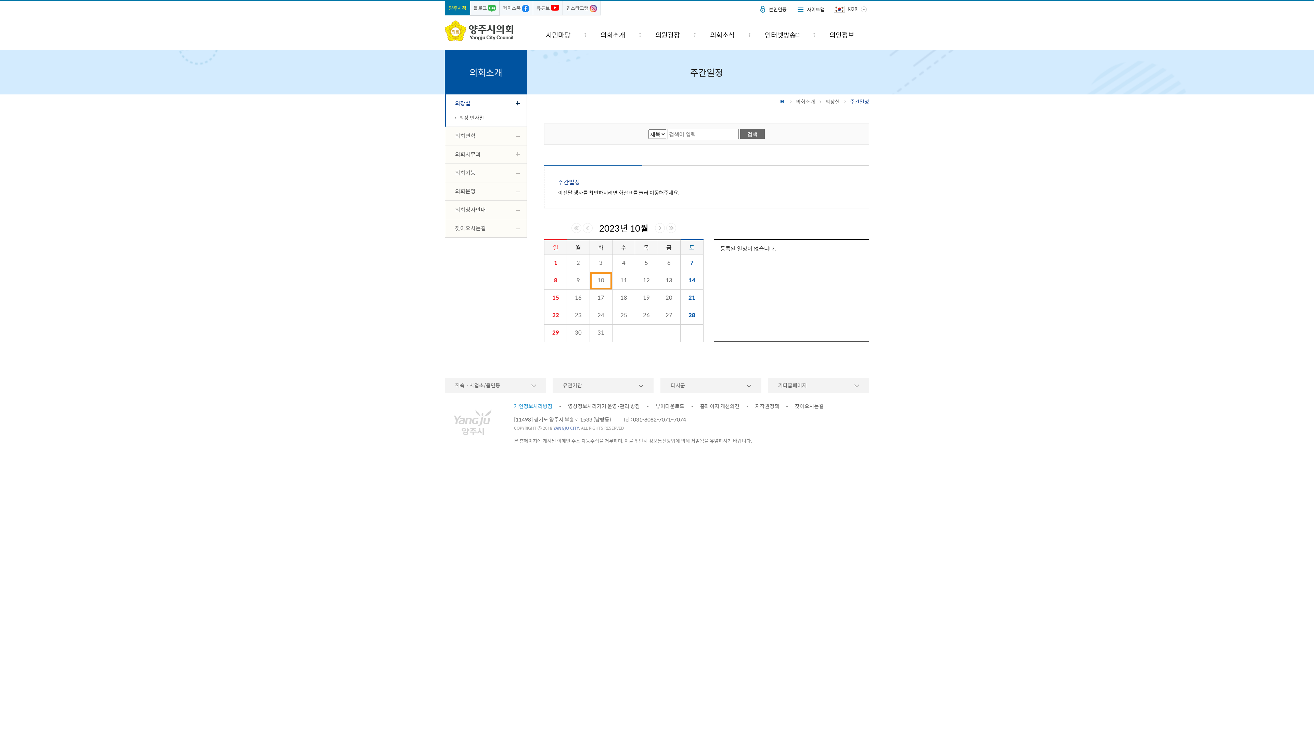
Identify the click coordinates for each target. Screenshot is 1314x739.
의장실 (832, 101)
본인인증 (778, 9)
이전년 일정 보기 (576, 228)
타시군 (678, 385)
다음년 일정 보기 (671, 228)
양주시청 (457, 7)
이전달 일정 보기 (588, 228)
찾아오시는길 (809, 406)
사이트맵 (816, 9)
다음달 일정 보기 (660, 228)
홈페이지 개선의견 (719, 406)
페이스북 (512, 7)
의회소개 (805, 101)
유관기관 (572, 385)
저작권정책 (767, 406)
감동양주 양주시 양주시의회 (479, 31)
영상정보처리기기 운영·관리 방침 (604, 406)
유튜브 (544, 7)
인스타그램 (578, 7)
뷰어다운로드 (670, 406)
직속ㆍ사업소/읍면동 (477, 385)
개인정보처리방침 (533, 406)
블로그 (481, 7)
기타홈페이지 (792, 385)
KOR (853, 9)
